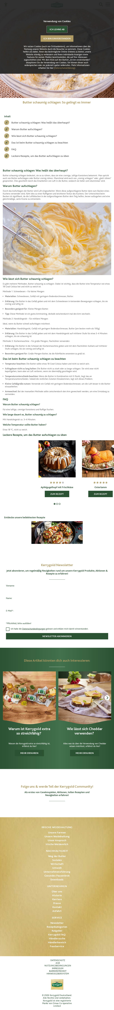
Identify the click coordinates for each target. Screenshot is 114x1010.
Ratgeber (57, 930)
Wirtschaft (57, 864)
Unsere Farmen (57, 832)
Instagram (42, 807)
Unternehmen (57, 886)
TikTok (71, 807)
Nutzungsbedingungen (57, 965)
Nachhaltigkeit (57, 850)
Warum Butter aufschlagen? (27, 129)
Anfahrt (57, 911)
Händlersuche (57, 938)
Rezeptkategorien (57, 926)
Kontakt (57, 907)
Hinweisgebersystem (58, 973)
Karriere (57, 899)
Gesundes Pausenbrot (57, 875)
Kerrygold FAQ (57, 934)
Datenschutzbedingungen (33, 628)
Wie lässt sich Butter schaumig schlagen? (34, 136)
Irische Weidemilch (57, 844)
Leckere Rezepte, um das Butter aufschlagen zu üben (40, 156)
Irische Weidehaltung (57, 827)
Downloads (57, 879)
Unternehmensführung (57, 871)
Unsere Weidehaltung (57, 836)
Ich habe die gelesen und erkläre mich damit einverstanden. (49, 628)
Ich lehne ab (57, 29)
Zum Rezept (57, 494)
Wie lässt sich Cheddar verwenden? (84, 730)
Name (9, 598)
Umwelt (57, 867)
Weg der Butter (57, 856)
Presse (57, 903)
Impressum (57, 968)
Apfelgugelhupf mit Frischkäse (57, 487)
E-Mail (9, 610)
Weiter (107, 697)
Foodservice (57, 946)
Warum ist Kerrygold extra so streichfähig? (29, 730)
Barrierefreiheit (57, 971)
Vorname (10, 585)
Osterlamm (100, 487)
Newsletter (57, 922)
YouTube (57, 807)
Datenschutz (57, 960)
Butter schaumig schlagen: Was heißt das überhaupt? (40, 122)
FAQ (13, 149)
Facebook (49, 807)
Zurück (6, 697)
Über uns (57, 891)
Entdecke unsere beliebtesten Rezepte (24, 517)
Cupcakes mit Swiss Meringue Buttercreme (59, 504)
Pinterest (64, 807)
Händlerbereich (57, 942)
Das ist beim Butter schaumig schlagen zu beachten (40, 142)
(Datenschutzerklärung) (64, 68)
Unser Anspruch (57, 840)
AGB (58, 963)
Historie (57, 895)
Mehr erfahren (29, 753)
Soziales (57, 860)
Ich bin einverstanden (57, 38)
